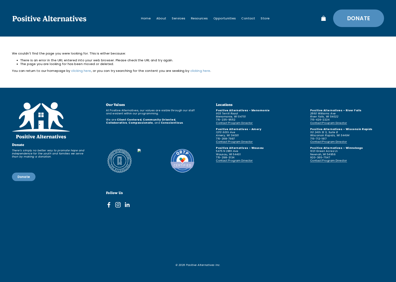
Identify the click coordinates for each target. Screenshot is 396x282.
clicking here (81, 71)
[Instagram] (118, 205)
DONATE (358, 18)
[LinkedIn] (127, 205)
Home (146, 18)
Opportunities (224, 18)
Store (265, 18)
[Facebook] (109, 205)
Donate (24, 177)
